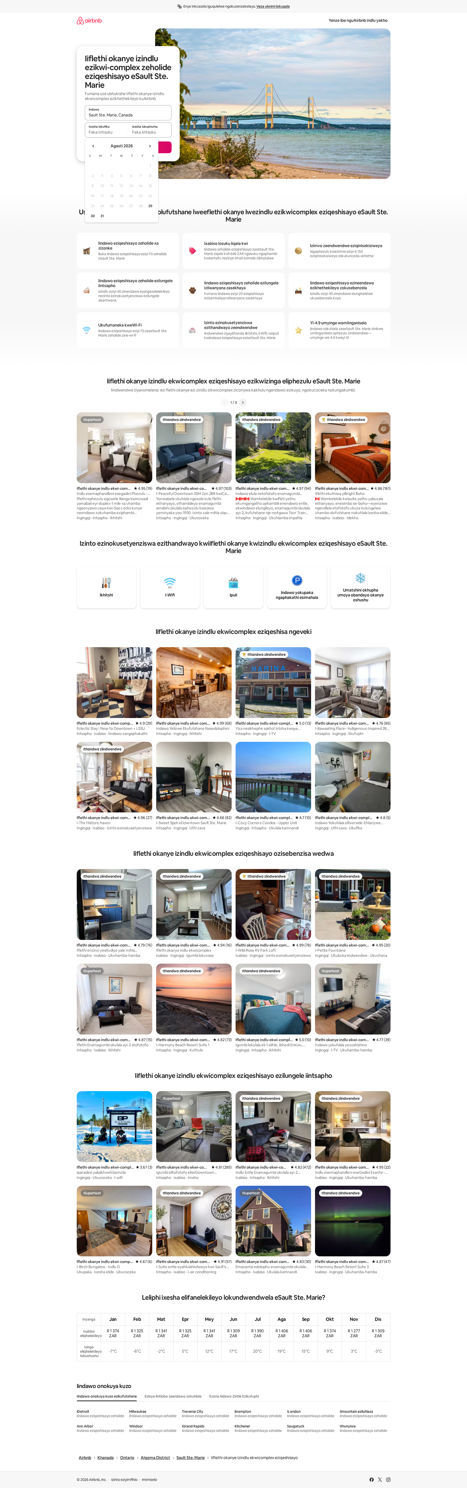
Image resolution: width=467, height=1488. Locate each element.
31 (102, 216)
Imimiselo (149, 1479)
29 (150, 206)
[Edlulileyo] (224, 402)
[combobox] (128, 115)
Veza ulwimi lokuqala (273, 6)
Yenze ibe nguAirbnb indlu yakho (358, 20)
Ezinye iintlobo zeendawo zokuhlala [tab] (173, 1396)
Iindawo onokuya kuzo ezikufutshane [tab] (107, 1396)
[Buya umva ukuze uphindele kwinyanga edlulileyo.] (93, 146)
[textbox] (106, 132)
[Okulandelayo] (243, 402)
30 (93, 216)
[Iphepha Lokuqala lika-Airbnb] (89, 20)
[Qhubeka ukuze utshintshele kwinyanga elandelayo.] (149, 146)
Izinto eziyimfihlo (124, 1479)
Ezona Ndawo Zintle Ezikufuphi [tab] (234, 1396)
